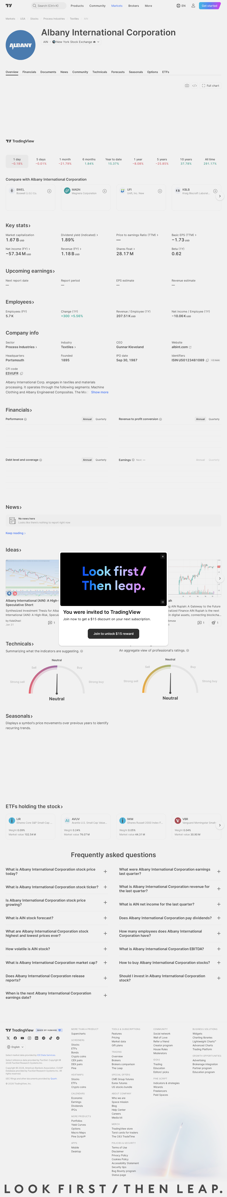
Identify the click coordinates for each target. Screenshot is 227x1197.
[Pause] (162, 602)
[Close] (162, 556)
